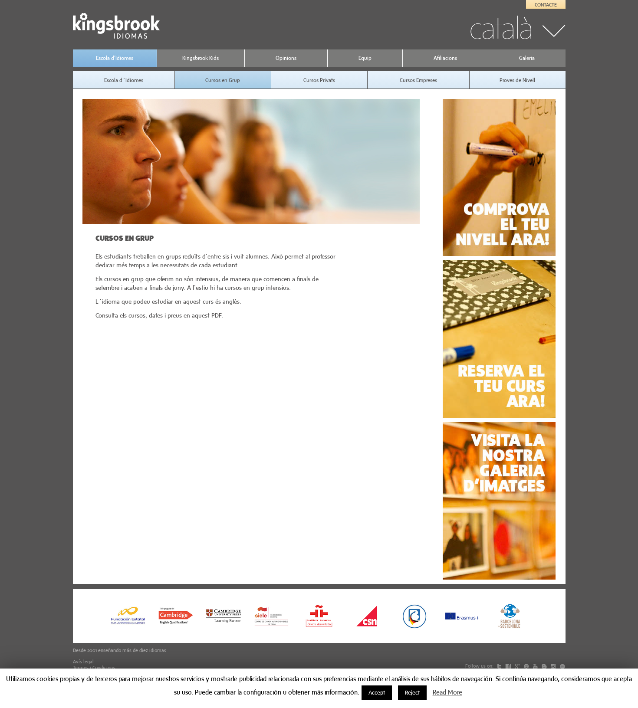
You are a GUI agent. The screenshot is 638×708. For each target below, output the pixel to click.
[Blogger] (545, 666)
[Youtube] (536, 666)
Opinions (286, 58)
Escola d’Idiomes (114, 58)
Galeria (527, 58)
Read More (447, 692)
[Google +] (518, 666)
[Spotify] (527, 666)
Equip (365, 58)
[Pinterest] (562, 666)
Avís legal (83, 662)
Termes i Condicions (94, 668)
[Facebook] (508, 666)
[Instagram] (554, 666)
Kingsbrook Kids (200, 58)
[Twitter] (500, 666)
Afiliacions (445, 58)
